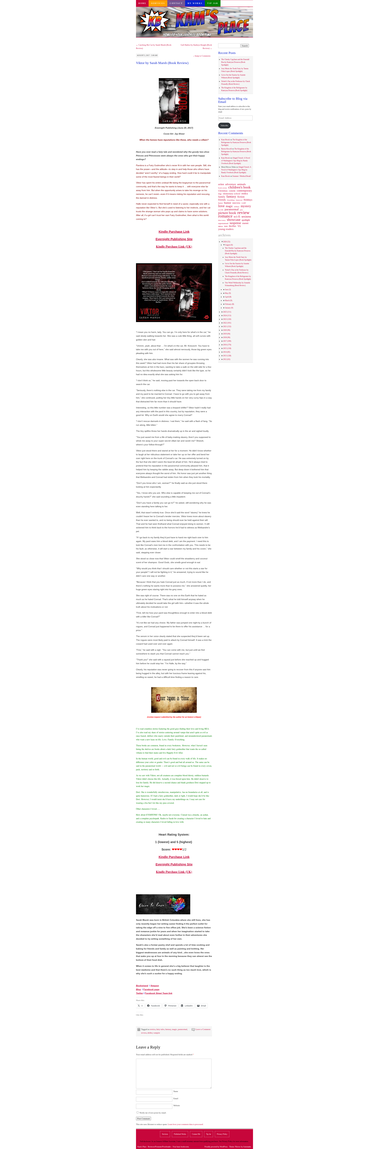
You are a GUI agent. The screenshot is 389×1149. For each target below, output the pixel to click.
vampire (156, 1033)
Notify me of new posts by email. (152, 1113)
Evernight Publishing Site (174, 239)
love (221, 206)
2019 (226, 334)
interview (236, 203)
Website (176, 1105)
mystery (246, 206)
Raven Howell (226, 149)
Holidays (248, 199)
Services (158, 3)
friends (222, 199)
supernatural (223, 223)
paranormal (182, 1029)
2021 (227, 326)
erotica (152, 1029)
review (143, 1033)
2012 (226, 359)
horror (220, 203)
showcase (233, 219)
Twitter (139, 993)
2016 (227, 345)
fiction (240, 196)
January (229, 308)
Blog (138, 989)
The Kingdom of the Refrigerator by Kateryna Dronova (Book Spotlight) (236, 142)
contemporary (244, 190)
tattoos (220, 226)
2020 (226, 330)
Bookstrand (142, 985)
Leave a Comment (203, 1029)
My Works (195, 3)
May (228, 293)
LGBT (244, 203)
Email (175, 1098)
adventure (230, 184)
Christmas (223, 191)
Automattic (247, 1147)
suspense (235, 223)
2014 (226, 352)
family (221, 196)
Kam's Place (142, 1147)
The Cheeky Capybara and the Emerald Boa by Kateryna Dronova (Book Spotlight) (235, 62)
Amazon (155, 985)
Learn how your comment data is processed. (185, 1124)
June (228, 289)
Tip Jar (212, 3)
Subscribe (224, 125)
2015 (227, 348)
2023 (227, 319)
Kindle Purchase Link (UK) (174, 246)
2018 (226, 337)
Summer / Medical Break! (241, 176)
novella (220, 210)
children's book (239, 187)
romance (225, 216)
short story (222, 220)
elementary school (231, 193)
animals (241, 184)
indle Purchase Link (175, 231)
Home (142, 3)
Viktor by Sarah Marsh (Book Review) (162, 63)
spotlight (246, 220)
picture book (227, 213)
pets (241, 210)
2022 (227, 323)
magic (174, 1029)
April (228, 297)
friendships (231, 200)
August (229, 245)
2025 (227, 312)
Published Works (180, 1134)
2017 (227, 341)
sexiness (246, 216)
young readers (226, 229)
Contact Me (196, 1134)
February (229, 304)
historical (239, 200)
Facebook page (151, 989)
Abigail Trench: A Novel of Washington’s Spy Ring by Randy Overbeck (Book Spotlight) (235, 160)
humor (227, 202)
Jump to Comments (201, 56)
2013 (227, 356)
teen (226, 226)
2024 (227, 315)
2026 (226, 242)
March (228, 300)
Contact (176, 3)
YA (239, 226)
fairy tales (160, 1029)
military (236, 206)
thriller (232, 226)
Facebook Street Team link (158, 993)
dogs (220, 194)
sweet (245, 223)
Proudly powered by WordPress (216, 1147)
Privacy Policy (222, 1134)
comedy (232, 191)
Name (175, 1091)
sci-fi (237, 216)
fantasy (168, 1029)
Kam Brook (225, 140)
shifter (149, 1033)
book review (222, 188)
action (221, 184)
